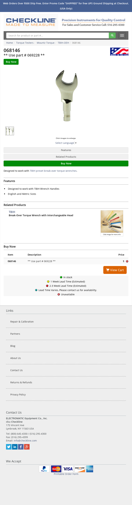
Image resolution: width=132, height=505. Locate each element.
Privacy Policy (18, 394)
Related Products (66, 156)
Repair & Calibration (22, 321)
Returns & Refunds (21, 382)
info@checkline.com (25, 440)
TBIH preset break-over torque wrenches (53, 170)
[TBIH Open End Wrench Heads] (66, 95)
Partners (15, 333)
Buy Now (66, 163)
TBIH (12, 212)
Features (66, 150)
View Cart (116, 270)
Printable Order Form (66, 474)
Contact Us (16, 370)
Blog (12, 346)
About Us (15, 358)
